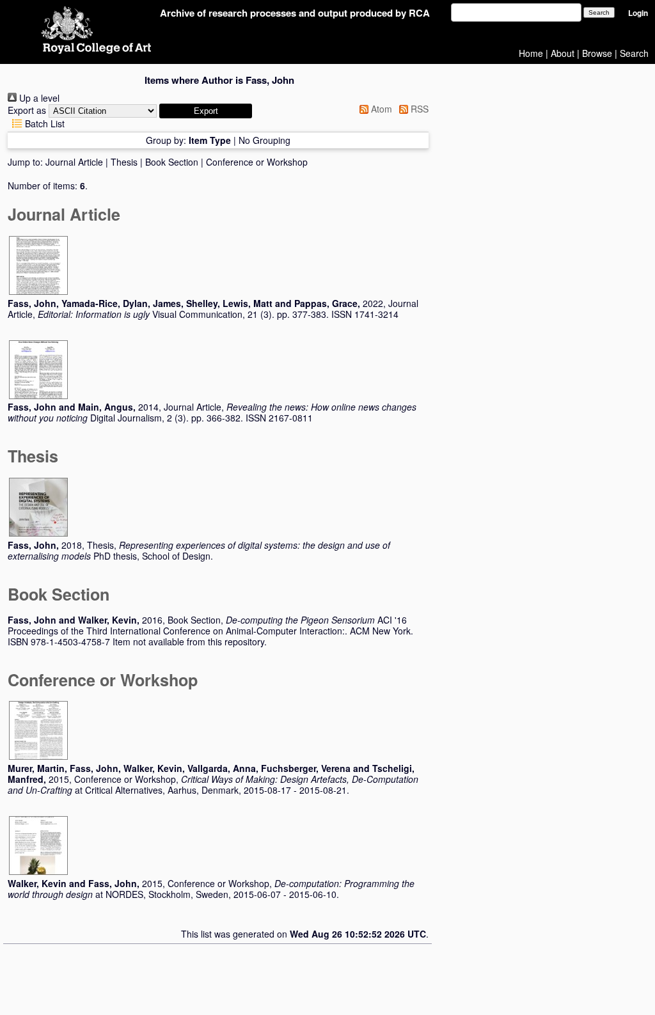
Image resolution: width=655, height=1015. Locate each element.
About (562, 53)
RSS (418, 108)
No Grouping (264, 140)
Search (634, 53)
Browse (597, 53)
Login (638, 13)
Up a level (38, 97)
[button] (205, 111)
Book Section (171, 161)
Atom (380, 108)
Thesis (124, 161)
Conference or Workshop (257, 161)
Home (531, 53)
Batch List (43, 123)
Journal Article (74, 161)
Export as (27, 110)
